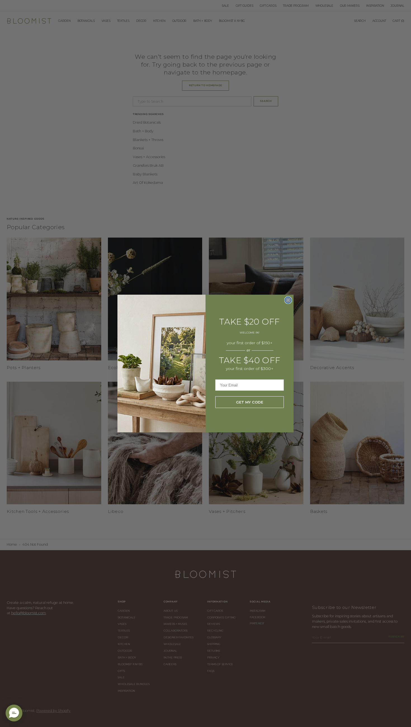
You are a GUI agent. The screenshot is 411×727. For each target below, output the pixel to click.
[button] (14, 713)
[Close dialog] (288, 300)
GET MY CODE (249, 402)
